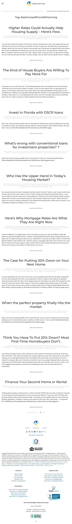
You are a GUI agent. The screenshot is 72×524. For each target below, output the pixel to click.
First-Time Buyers (29, 347)
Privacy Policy (39, 465)
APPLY (27, 428)
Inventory (22, 37)
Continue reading (36, 60)
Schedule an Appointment (18, 481)
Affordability (9, 227)
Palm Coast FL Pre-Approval (18, 493)
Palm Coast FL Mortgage (60, 37)
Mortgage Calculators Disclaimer (10, 465)
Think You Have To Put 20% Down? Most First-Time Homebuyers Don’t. (36, 339)
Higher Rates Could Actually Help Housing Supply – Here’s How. (36, 30)
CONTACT (36, 428)
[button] (3, 3)
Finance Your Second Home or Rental (36, 382)
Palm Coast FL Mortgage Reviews (18, 496)
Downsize (66, 78)
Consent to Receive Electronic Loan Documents (48, 462)
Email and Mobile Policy (21, 463)
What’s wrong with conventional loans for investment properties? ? (36, 145)
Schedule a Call (18, 479)
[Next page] (43, 412)
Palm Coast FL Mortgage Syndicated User (28, 36)
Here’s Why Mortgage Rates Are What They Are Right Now (36, 220)
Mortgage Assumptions (57, 463)
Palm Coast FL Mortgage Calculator (18, 489)
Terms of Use (49, 465)
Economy (18, 227)
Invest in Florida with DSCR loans (36, 112)
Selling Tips (45, 81)
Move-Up (42, 270)
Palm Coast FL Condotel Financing (53, 475)
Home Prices (17, 79)
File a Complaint (45, 463)
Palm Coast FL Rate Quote (18, 494)
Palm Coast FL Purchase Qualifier (18, 491)
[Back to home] (36, 3)
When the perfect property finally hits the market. (36, 305)
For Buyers (11, 185)
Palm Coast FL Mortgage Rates (36, 38)
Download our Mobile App (36, 435)
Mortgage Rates (46, 227)
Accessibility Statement (27, 462)
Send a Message (18, 477)
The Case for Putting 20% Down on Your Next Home (36, 262)
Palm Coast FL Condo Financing (38, 37)
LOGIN (45, 428)
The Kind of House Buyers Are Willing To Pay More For (36, 72)
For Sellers (13, 37)
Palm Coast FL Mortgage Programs (53, 477)
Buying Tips (17, 270)
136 (40, 412)
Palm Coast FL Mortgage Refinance (53, 481)
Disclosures (10, 463)
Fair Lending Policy (34, 463)
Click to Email (18, 475)
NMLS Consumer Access (27, 465)
